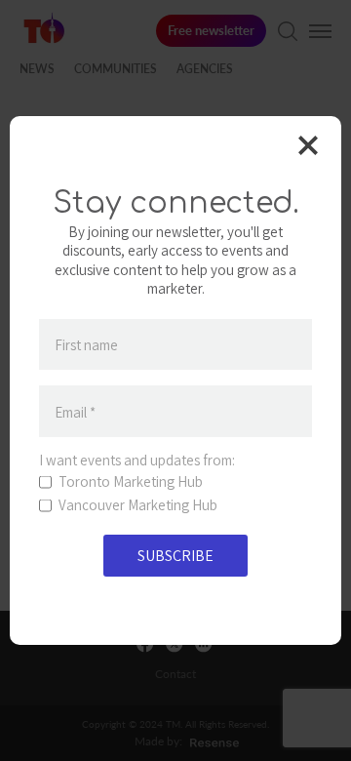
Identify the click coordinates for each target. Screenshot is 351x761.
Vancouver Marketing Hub (137, 505)
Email (75, 411)
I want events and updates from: (137, 460)
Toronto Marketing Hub (130, 482)
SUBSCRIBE (175, 555)
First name (86, 345)
